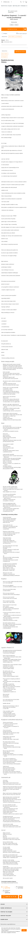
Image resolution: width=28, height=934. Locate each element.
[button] (21, 34)
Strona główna (7, 2)
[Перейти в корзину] (26, 2)
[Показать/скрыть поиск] (21, 2)
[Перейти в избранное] (23, 2)
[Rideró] (1, 2)
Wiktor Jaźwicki (14, 19)
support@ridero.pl (11, 924)
